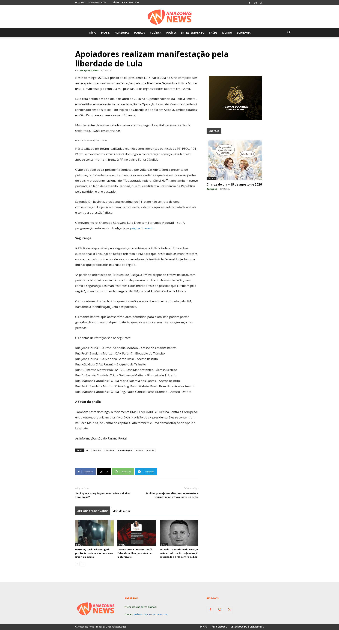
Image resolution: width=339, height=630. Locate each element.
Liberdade (109, 450)
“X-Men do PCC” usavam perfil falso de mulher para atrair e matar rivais (134, 553)
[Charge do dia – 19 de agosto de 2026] (235, 159)
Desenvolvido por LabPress (247, 626)
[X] (261, 2)
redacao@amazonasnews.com (150, 614)
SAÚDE (213, 32)
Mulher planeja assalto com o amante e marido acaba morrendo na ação (172, 495)
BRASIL (105, 32)
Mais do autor (121, 511)
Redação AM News (89, 70)
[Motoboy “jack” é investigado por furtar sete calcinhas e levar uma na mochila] (94, 533)
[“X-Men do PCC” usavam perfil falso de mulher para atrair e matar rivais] (136, 533)
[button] (289, 33)
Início (115, 2)
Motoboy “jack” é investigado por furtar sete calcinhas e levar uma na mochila (94, 553)
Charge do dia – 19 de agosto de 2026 (234, 184)
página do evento (142, 228)
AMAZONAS (122, 32)
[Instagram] (255, 2)
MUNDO (227, 32)
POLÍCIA (171, 32)
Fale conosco (130, 2)
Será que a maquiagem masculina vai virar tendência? (103, 495)
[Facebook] (249, 2)
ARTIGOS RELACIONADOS (92, 511)
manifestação (125, 450)
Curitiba (97, 450)
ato (87, 450)
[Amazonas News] (169, 17)
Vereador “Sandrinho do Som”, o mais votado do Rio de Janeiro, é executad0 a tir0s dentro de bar (179, 553)
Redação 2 (212, 188)
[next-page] (83, 564)
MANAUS (139, 32)
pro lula (150, 450)
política (139, 450)
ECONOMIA (244, 32)
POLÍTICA (155, 32)
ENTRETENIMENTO (192, 32)
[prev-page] (77, 564)
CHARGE (211, 178)
